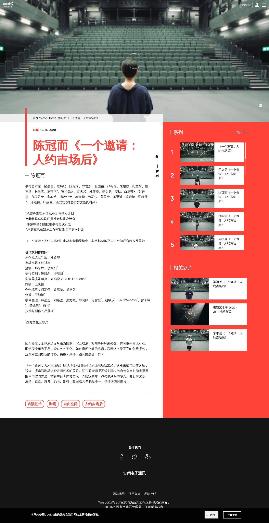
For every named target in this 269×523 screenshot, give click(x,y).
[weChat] (147, 457)
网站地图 (119, 494)
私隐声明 (150, 494)
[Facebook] (121, 457)
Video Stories (48, 118)
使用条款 (134, 494)
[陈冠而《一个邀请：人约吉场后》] (134, 61)
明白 (212, 515)
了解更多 (232, 515)
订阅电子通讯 (134, 473)
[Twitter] (134, 457)
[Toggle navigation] (264, 5)
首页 (35, 118)
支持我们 (246, 5)
